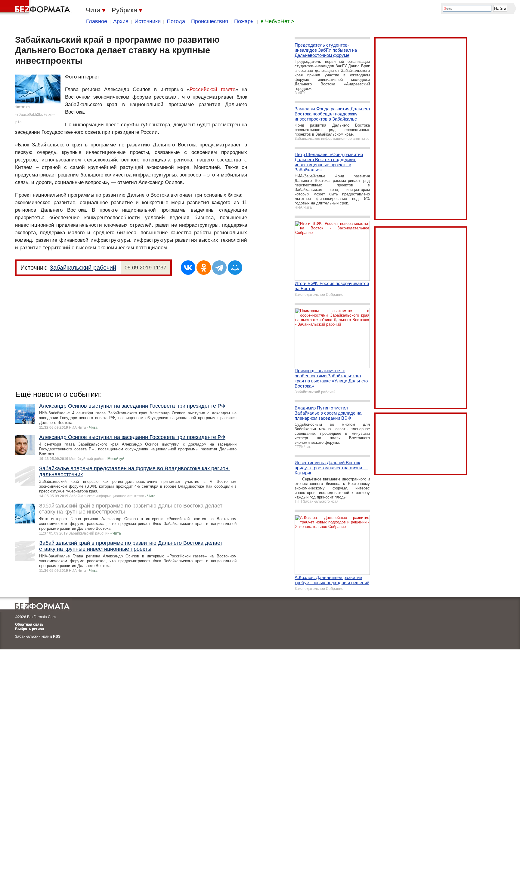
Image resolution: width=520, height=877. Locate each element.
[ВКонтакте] (188, 267)
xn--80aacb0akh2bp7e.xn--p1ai (35, 114)
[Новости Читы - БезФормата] (36, 7)
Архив (120, 21)
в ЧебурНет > (277, 21)
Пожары (244, 21)
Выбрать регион (29, 629)
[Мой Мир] (235, 267)
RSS (56, 636)
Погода (176, 21)
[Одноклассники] (204, 267)
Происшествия (209, 21)
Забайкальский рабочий (83, 267)
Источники (148, 21)
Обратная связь (29, 624)
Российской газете (212, 89)
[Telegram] (219, 267)
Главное (96, 21)
